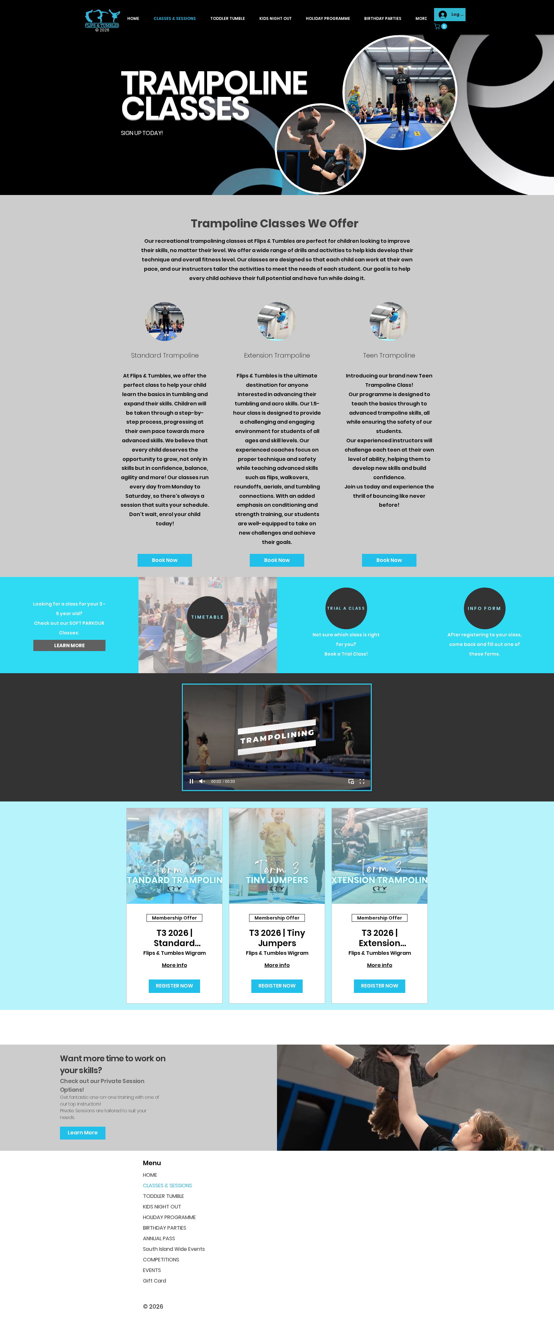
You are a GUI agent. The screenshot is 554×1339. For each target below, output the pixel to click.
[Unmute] (202, 781)
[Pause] (191, 781)
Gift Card (154, 1280)
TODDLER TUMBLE (163, 1196)
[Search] (427, 17)
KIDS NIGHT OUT (162, 1206)
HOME (150, 1175)
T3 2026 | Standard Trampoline (174, 938)
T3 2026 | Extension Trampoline (380, 938)
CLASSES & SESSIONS (167, 1185)
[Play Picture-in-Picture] (351, 781)
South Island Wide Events (171, 1249)
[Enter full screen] (362, 781)
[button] (441, 26)
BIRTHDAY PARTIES (164, 1228)
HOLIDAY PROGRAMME (169, 1217)
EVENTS (152, 1270)
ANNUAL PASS (159, 1238)
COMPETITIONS (161, 1259)
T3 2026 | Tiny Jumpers (277, 938)
